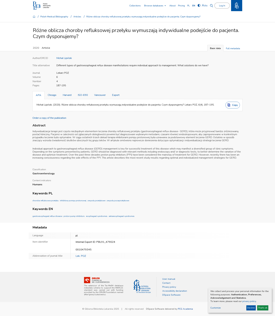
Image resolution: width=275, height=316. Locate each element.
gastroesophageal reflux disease (47, 216)
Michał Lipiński (64, 58)
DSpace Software (171, 294)
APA (38, 95)
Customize (215, 307)
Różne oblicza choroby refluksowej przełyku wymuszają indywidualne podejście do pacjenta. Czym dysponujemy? (143, 16)
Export (116, 95)
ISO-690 (83, 95)
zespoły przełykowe (96, 200)
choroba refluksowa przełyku (45, 200)
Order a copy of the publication (49, 118)
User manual (168, 278)
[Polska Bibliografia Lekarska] (42, 6)
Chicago (52, 95)
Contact (166, 282)
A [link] (203, 5)
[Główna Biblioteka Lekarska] (142, 286)
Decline (251, 307)
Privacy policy (169, 286)
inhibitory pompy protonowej (73, 200)
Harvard (67, 95)
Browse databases (153, 5)
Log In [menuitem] (222, 5)
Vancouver (100, 95)
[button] (215, 48)
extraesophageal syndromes (121, 216)
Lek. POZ (81, 256)
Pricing (181, 5)
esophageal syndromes (96, 216)
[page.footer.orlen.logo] (96, 280)
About (172, 5)
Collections (135, 5)
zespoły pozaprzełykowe (118, 200)
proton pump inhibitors (74, 216)
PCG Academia (185, 308)
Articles (77, 16)
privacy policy (249, 301)
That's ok (262, 307)
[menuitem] (188, 6)
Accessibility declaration (174, 290)
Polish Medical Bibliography (54, 16)
